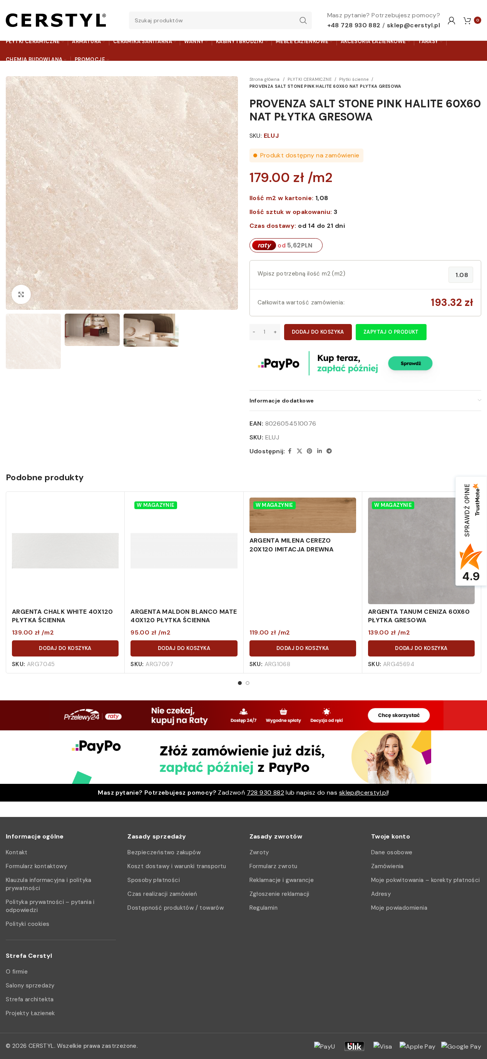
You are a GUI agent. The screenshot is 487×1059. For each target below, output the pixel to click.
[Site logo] (56, 20)
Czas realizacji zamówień (162, 894)
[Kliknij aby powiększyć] (21, 294)
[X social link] (300, 451)
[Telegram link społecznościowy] (329, 451)
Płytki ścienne (353, 79)
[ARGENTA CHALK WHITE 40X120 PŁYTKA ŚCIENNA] (65, 551)
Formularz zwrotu (273, 866)
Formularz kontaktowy (36, 866)
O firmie (17, 971)
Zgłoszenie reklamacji (279, 894)
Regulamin (263, 908)
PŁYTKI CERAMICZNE (309, 79)
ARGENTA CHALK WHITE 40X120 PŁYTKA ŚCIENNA (62, 616)
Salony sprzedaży (30, 985)
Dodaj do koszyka (318, 332)
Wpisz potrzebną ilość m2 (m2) (302, 273)
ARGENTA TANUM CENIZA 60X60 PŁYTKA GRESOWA (419, 616)
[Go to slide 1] (240, 683)
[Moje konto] (451, 20)
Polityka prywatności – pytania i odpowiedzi (50, 906)
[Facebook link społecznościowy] (290, 451)
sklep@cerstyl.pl (413, 25)
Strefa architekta (30, 999)
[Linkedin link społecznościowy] (319, 451)
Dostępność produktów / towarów (175, 908)
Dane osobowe (392, 852)
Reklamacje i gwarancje (281, 880)
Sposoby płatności (153, 880)
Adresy (381, 894)
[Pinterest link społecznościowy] (310, 451)
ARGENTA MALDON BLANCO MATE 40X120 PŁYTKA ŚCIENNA (184, 616)
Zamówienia (387, 866)
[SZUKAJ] (303, 20)
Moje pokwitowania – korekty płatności (425, 880)
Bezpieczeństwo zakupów (164, 852)
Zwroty (259, 852)
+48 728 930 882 (354, 25)
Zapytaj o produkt (391, 332)
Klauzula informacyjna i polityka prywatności (49, 884)
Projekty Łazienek (30, 1013)
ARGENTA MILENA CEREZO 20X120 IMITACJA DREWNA (291, 544)
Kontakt (17, 852)
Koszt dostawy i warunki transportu (176, 866)
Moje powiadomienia (399, 908)
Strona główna (264, 79)
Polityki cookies (27, 924)
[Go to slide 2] (247, 683)
